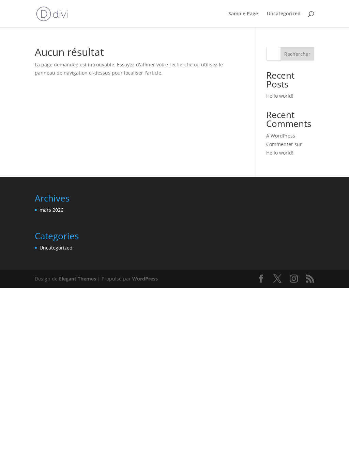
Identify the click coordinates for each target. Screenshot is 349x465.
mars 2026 (51, 210)
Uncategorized (284, 14)
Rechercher (297, 54)
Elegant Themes (77, 278)
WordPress (145, 278)
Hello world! (279, 96)
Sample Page (243, 14)
